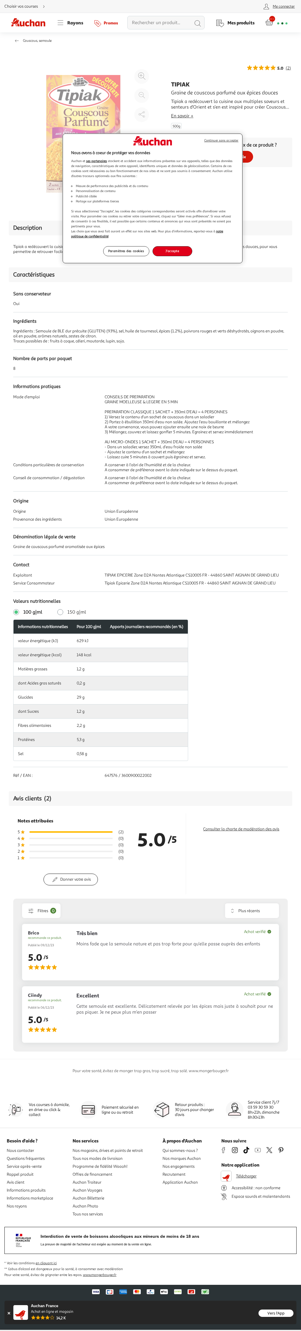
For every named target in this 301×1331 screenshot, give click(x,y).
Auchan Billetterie (88, 1198)
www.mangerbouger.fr (99, 1275)
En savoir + (182, 116)
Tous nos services (88, 1214)
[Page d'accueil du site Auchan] (30, 22)
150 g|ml (77, 612)
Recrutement (174, 1174)
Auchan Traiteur (87, 1182)
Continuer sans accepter (221, 140)
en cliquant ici (46, 1263)
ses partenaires (96, 161)
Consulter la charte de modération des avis (241, 829)
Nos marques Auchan (182, 1158)
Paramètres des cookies (126, 251)
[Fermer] (8, 1313)
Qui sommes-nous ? (180, 1150)
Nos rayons (17, 1206)
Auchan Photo (85, 1206)
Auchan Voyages (87, 1190)
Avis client (15, 1182)
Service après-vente (24, 1166)
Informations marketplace (30, 1198)
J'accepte (172, 251)
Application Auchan (180, 1182)
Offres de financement (92, 1174)
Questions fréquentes (26, 1158)
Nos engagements (179, 1166)
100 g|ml (33, 612)
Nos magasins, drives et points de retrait (108, 1150)
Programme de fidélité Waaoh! (100, 1166)
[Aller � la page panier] (276, 22)
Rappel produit (20, 1174)
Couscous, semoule (37, 41)
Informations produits (26, 1190)
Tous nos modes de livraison (98, 1158)
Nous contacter (20, 1150)
